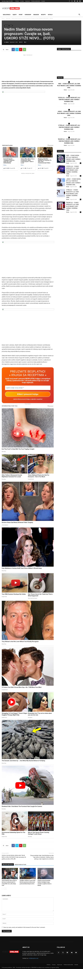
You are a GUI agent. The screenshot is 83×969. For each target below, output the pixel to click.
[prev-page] (3, 889)
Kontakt (43, 1)
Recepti (43, 14)
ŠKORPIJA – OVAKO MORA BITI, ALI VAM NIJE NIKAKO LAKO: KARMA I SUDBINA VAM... (69, 141)
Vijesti (15, 14)
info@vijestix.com (33, 958)
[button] (79, 14)
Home (3, 18)
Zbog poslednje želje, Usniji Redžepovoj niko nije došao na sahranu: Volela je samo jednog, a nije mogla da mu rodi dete (42, 857)
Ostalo (50, 14)
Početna (17, 1)
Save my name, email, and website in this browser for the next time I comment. (24, 927)
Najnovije (8, 18)
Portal (65, 89)
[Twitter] (72, 1)
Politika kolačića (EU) (35, 1)
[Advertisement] (27, 67)
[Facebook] (69, 1)
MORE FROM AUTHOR (20, 864)
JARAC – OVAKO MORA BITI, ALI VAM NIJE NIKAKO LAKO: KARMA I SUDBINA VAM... (69, 113)
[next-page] (5, 889)
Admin (7, 42)
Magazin (36, 14)
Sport (20, 14)
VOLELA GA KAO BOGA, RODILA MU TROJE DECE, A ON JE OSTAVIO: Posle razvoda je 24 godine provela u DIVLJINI (14, 857)
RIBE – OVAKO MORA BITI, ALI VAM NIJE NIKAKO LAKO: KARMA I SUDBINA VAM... (69, 85)
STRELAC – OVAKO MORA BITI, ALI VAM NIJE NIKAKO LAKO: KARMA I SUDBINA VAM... (69, 127)
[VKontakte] (77, 1)
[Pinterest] (20, 49)
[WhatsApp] (24, 49)
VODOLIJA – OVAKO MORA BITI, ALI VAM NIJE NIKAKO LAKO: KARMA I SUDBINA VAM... (69, 99)
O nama (22, 1)
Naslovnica (6, 14)
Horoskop (28, 14)
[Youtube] (80, 1)
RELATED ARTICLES (8, 864)
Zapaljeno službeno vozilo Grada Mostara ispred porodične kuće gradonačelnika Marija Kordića (27, 882)
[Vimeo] (74, 1)
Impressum (27, 1)
